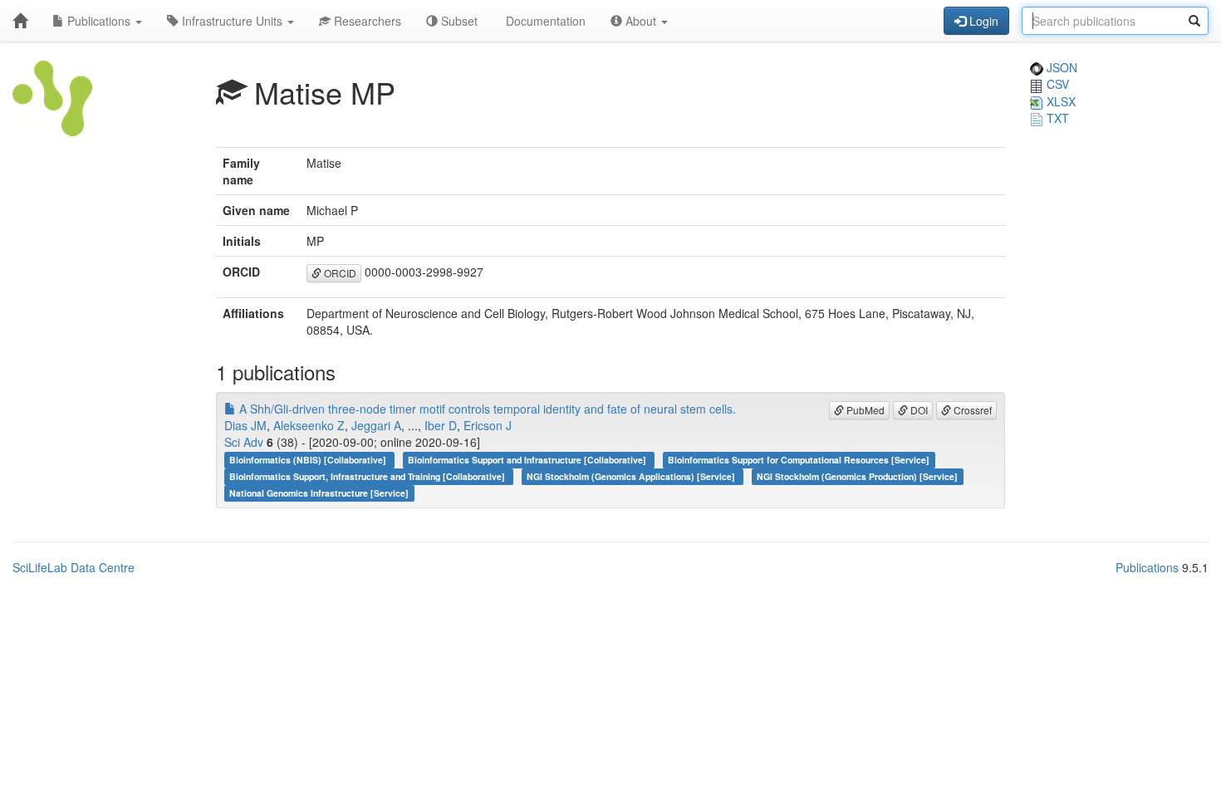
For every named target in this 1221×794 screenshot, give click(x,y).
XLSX (1059, 101)
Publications (99, 20)
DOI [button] (918, 410)
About (641, 20)
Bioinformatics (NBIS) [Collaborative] (309, 459)
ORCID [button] (338, 273)
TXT (1056, 118)
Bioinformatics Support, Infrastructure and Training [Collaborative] (368, 476)
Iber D (440, 425)
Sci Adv (243, 442)
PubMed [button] (864, 410)
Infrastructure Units (232, 20)
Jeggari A (376, 425)
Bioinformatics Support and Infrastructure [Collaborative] (528, 459)
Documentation (544, 20)
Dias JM (245, 425)
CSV (1056, 84)
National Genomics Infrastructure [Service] (319, 493)
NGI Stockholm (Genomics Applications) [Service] (632, 476)
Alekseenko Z (309, 425)
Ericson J (487, 425)
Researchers (366, 20)
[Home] (20, 21)
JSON (1060, 67)
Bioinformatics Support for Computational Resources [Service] (798, 459)
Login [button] (982, 20)
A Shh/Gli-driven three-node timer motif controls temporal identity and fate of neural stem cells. (486, 408)
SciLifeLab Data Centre (73, 567)
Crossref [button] (971, 410)
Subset (458, 20)
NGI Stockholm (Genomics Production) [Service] (857, 476)
